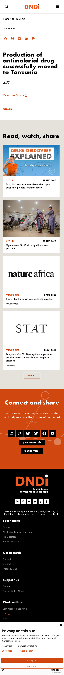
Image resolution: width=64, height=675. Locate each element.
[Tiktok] (41, 501)
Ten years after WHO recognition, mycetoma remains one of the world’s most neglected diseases (29, 357)
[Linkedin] (11, 433)
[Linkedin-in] (17, 501)
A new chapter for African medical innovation (29, 299)
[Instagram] (20, 433)
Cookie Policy (26, 651)
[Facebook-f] (46, 501)
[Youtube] (52, 433)
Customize (7, 651)
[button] (5, 38)
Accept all (32, 660)
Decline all (32, 666)
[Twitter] (36, 433)
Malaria (7, 109)
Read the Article (13, 95)
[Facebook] (44, 433)
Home (6, 19)
